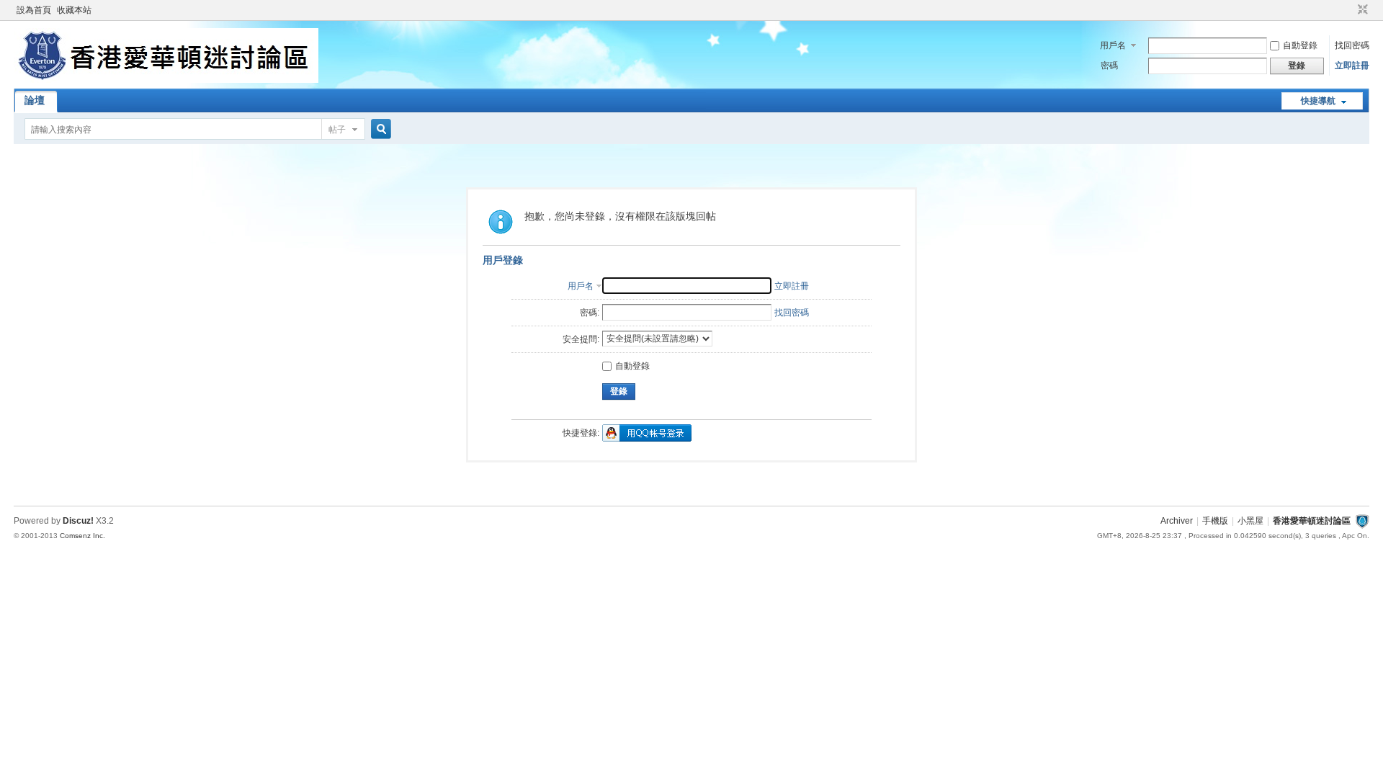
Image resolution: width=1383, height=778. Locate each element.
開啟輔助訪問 (1349, 10)
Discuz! (78, 521)
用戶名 (1113, 45)
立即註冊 (1352, 66)
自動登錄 (1300, 45)
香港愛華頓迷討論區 (1312, 521)
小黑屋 (1250, 521)
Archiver (1176, 521)
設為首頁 (34, 10)
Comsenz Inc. (82, 536)
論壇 (34, 100)
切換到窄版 (1361, 10)
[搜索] (379, 129)
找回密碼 (1352, 45)
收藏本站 (74, 10)
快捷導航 (1318, 101)
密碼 (1109, 66)
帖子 (337, 130)
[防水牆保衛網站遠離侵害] (1362, 521)
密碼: (589, 313)
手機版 (1215, 521)
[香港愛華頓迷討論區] (166, 80)
